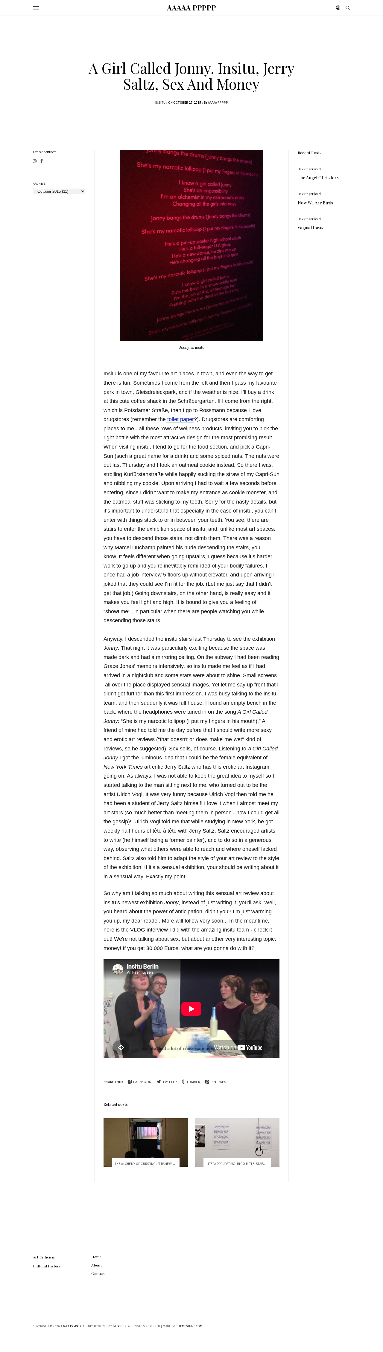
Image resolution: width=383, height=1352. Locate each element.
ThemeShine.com (189, 1326)
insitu (160, 102)
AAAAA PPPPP (191, 7)
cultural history (47, 1266)
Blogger (119, 1326)
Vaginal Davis (310, 227)
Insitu (110, 374)
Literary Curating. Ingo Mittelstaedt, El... (240, 1164)
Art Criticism (44, 1257)
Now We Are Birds (315, 203)
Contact (98, 1273)
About (96, 1265)
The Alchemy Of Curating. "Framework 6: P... (150, 1164)
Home (96, 1256)
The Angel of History (318, 178)
